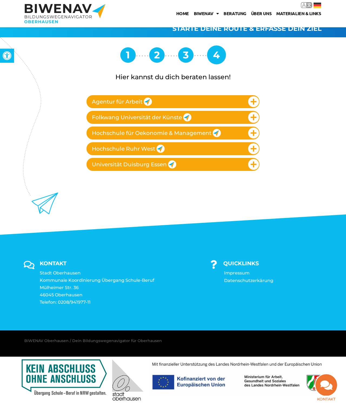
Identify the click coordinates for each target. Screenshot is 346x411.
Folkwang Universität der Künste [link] (137, 117)
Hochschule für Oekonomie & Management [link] (151, 133)
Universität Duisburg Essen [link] (129, 164)
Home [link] (182, 13)
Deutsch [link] (313, 5)
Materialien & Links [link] (298, 13)
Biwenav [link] (204, 13)
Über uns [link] (261, 13)
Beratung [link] (235, 13)
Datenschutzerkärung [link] (248, 280)
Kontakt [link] (326, 399)
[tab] (173, 101)
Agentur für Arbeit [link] (117, 101)
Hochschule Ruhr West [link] (123, 148)
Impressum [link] (236, 273)
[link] (7, 56)
